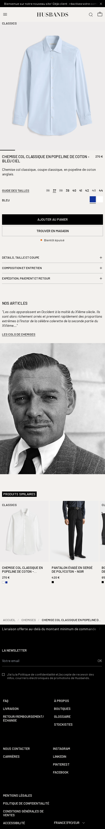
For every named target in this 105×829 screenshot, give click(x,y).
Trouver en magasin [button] (52, 231)
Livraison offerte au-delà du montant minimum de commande (49, 629)
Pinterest (61, 764)
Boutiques (62, 709)
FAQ (5, 701)
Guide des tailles (15, 190)
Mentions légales (17, 795)
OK (100, 660)
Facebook (61, 772)
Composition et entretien (22, 268)
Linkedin (59, 756)
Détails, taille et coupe (20, 257)
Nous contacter (16, 749)
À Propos (61, 701)
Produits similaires (19, 494)
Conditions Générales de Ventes (23, 813)
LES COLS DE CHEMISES (18, 334)
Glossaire (62, 717)
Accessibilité (14, 823)
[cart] (100, 14)
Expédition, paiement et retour (26, 278)
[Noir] (53, 582)
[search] (91, 14)
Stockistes (63, 724)
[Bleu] (93, 200)
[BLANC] (100, 199)
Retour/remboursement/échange (23, 718)
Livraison (11, 709)
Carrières (11, 756)
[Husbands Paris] (52, 14)
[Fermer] (101, 4)
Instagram (61, 749)
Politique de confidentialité (26, 803)
